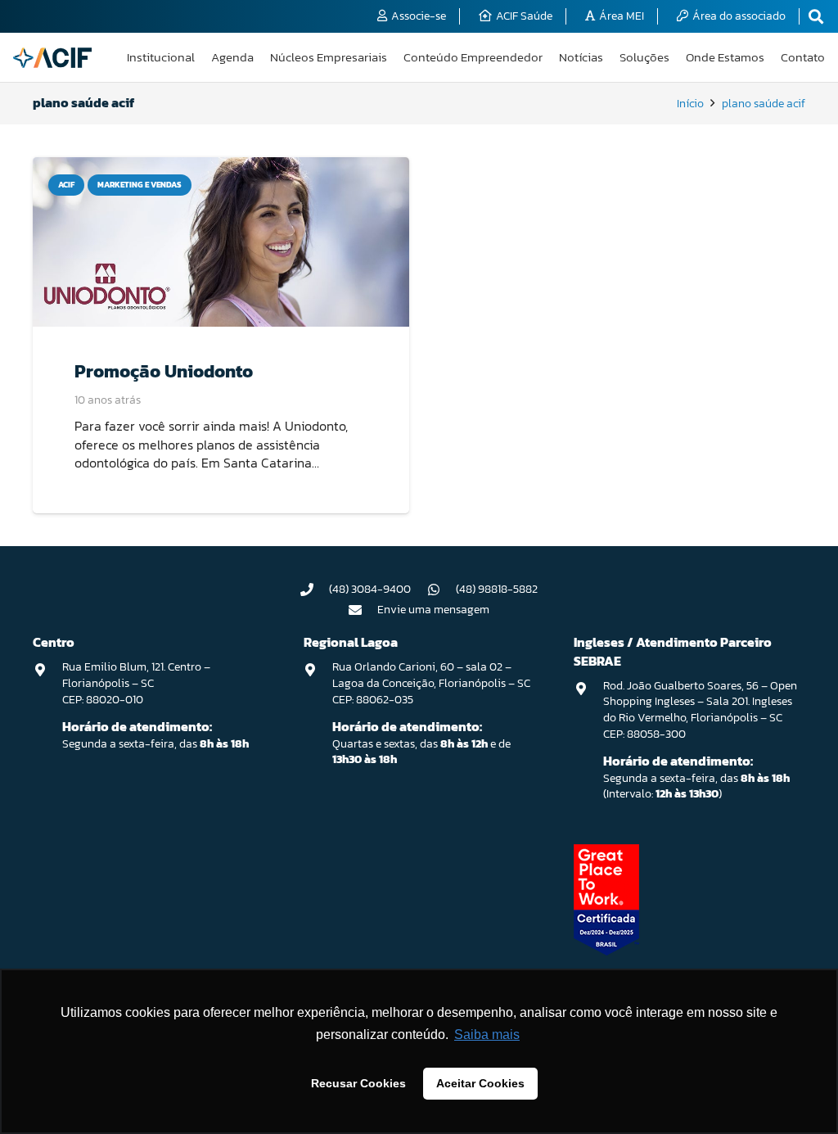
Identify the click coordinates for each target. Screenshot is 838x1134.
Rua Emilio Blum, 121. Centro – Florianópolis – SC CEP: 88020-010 (136, 682)
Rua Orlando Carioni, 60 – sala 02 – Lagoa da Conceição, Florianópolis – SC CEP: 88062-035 (431, 682)
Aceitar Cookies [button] (480, 1083)
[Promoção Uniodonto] (221, 241)
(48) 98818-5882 (497, 589)
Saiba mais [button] (487, 1034)
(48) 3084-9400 (370, 589)
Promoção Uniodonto (163, 371)
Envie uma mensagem (433, 609)
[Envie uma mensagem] (363, 610)
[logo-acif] (52, 57)
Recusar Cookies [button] (358, 1083)
